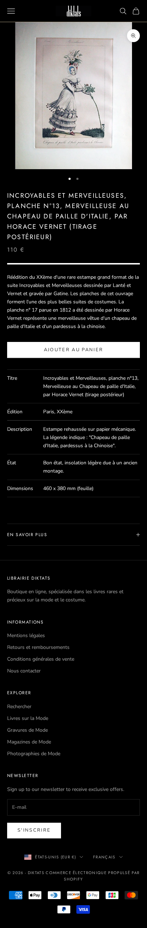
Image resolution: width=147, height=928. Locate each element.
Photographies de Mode (33, 753)
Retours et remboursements (38, 647)
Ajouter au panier (73, 350)
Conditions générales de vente (40, 659)
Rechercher (19, 706)
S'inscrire (34, 830)
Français (104, 857)
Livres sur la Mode (27, 718)
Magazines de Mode (29, 741)
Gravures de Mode (27, 730)
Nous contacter (24, 670)
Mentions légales (26, 635)
